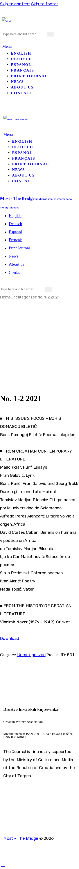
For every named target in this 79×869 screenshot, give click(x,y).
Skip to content (15, 3)
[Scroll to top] (3, 864)
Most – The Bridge (20, 838)
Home (5, 297)
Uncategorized (24, 297)
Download (9, 638)
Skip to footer (44, 3)
